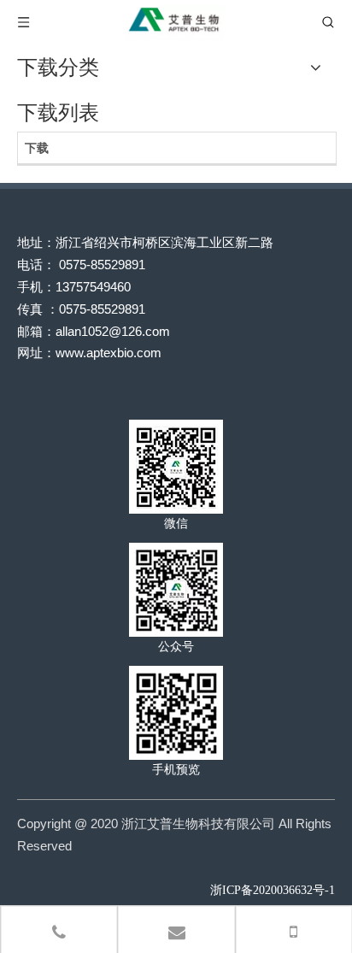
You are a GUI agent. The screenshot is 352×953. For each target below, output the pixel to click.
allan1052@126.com (113, 331)
